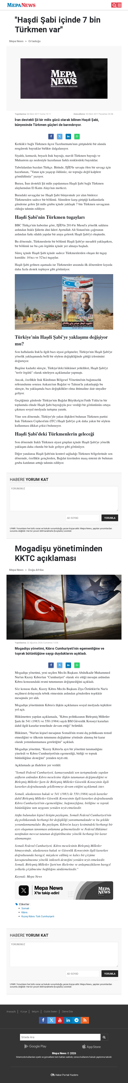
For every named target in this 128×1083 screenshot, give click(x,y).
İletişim (35, 1011)
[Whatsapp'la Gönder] (77, 136)
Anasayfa (11, 1011)
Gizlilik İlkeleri (50, 1011)
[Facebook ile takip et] (43, 1020)
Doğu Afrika (36, 570)
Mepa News (16, 41)
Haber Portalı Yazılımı (67, 1075)
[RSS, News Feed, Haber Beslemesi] (85, 1020)
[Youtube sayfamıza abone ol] (60, 1020)
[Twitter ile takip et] (51, 1020)
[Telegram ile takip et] (76, 1020)
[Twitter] (59, 136)
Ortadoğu (34, 41)
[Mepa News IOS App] (93, 1046)
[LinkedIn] (68, 136)
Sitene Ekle (67, 1011)
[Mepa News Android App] (35, 1046)
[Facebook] (51, 136)
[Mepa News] (21, 4)
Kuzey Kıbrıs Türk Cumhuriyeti (38, 916)
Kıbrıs (25, 912)
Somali (25, 908)
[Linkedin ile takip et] (68, 1020)
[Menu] (119, 5)
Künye (23, 1011)
